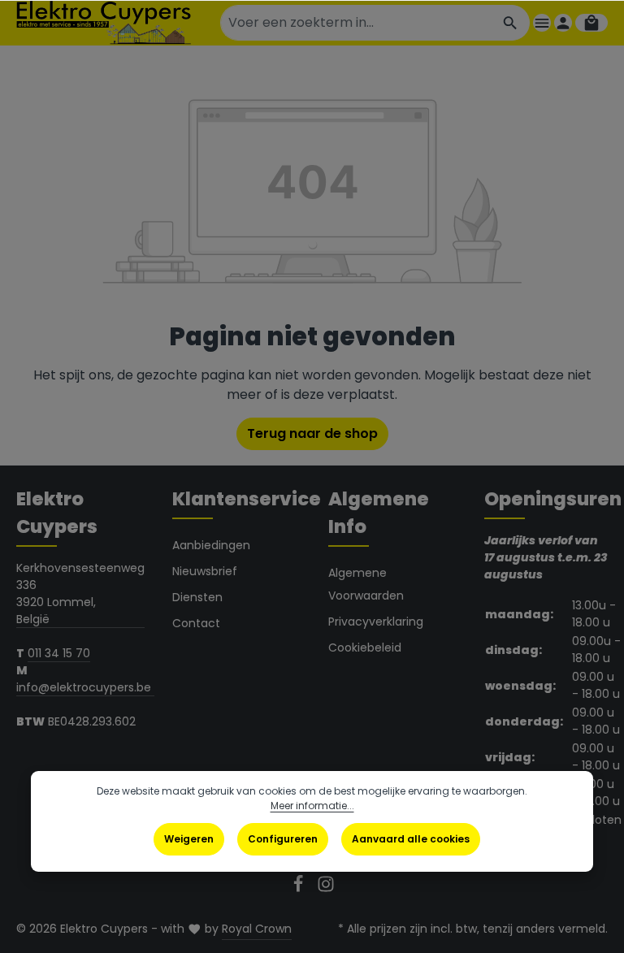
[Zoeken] (511, 23)
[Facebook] (299, 889)
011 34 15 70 (59, 653)
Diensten (197, 597)
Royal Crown (257, 929)
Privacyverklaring (375, 621)
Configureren (283, 839)
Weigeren (189, 839)
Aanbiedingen (211, 545)
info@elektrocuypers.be (85, 687)
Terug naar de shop (312, 433)
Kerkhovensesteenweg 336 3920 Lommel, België (80, 593)
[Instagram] (326, 889)
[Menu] (542, 23)
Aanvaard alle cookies (411, 839)
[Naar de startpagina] (104, 22)
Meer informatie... (312, 805)
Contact (196, 623)
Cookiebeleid (364, 647)
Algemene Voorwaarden (366, 584)
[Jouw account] (563, 23)
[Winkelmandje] (591, 23)
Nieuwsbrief (204, 571)
